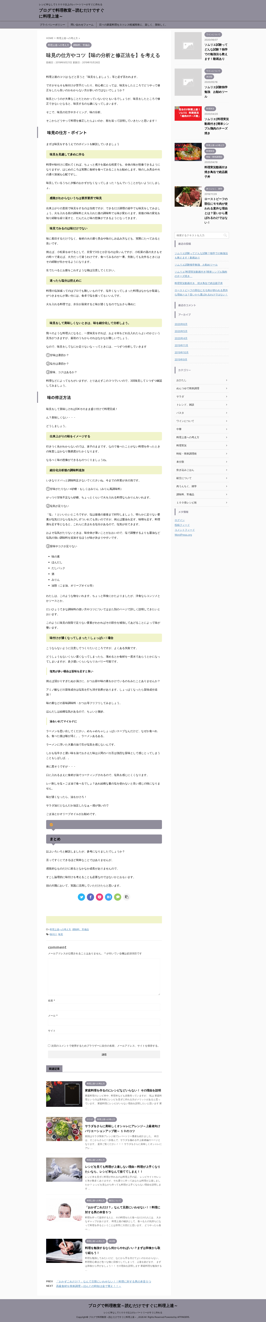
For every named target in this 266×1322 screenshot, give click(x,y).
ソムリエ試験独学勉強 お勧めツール (216, 91)
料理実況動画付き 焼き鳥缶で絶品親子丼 (217, 171)
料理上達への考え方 (60, 929)
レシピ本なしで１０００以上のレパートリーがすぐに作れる (133, 1312)
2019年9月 (181, 359)
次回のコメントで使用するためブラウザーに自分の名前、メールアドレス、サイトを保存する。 (105, 1045)
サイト (52, 1030)
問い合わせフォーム (82, 24)
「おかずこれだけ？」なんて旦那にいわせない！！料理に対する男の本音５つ (103, 1281)
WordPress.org (183, 534)
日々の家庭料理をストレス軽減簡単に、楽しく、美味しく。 (133, 24)
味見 (60, 934)
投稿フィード (182, 524)
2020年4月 (181, 338)
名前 (51, 1000)
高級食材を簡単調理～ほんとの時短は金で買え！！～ (88, 1286)
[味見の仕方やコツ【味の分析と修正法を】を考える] (108, 897)
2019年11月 (181, 345)
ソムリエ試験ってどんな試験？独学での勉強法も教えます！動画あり (201, 255)
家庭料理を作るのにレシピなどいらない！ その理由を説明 (123, 1090)
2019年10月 (182, 352)
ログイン (180, 520)
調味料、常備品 (80, 929)
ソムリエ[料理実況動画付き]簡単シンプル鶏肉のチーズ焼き (201, 274)
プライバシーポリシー (52, 24)
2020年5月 (181, 331)
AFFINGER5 (183, 1317)
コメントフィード (185, 529)
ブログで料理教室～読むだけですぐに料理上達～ (133, 1305)
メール (53, 1015)
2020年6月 (181, 324)
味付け (53, 934)
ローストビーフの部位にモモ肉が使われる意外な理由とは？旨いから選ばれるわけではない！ (201, 292)
